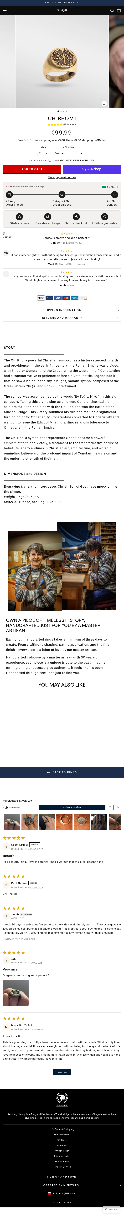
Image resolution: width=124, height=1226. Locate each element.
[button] (55, 124)
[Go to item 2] (29, 822)
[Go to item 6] (99, 822)
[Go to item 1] (12, 822)
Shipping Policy (62, 1156)
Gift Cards (62, 1140)
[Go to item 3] (47, 822)
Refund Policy (62, 1161)
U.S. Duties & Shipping (62, 1129)
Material (68, 147)
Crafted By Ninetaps (61, 1185)
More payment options (62, 177)
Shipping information (62, 310)
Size (43, 147)
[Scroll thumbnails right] (117, 822)
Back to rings (64, 772)
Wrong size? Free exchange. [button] (75, 160)
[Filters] (110, 807)
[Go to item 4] (64, 822)
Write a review (72, 807)
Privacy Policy (62, 1150)
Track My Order (62, 1134)
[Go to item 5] (82, 822)
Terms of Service (62, 1166)
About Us (62, 1145)
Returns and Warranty (62, 317)
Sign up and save (61, 1176)
